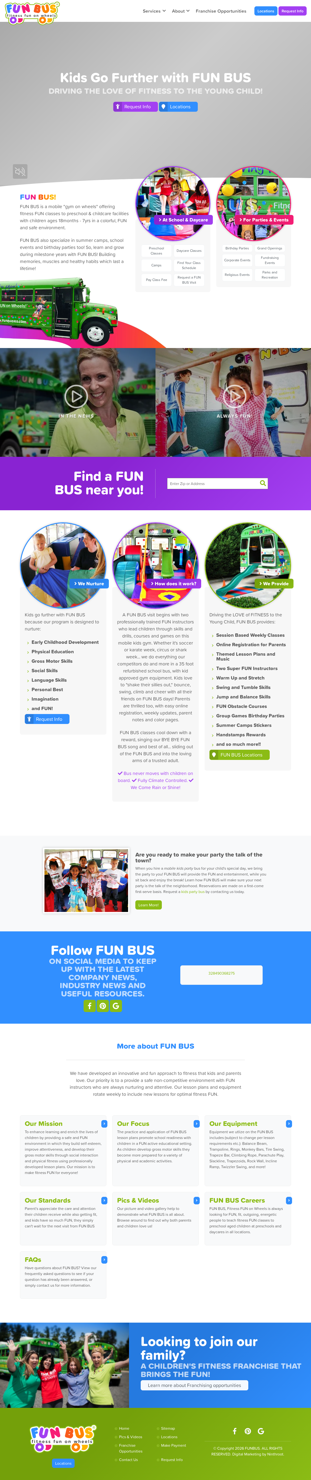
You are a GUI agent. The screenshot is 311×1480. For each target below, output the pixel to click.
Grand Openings (269, 248)
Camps (156, 265)
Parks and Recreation (270, 275)
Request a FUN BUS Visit (189, 280)
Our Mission (44, 1123)
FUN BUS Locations (241, 754)
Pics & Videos (138, 1200)
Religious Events (237, 274)
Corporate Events (237, 260)
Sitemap (168, 1428)
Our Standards (48, 1200)
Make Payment (173, 1445)
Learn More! (148, 905)
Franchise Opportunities (221, 11)
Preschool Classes (156, 251)
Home (124, 1428)
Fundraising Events (270, 260)
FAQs (33, 1259)
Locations (266, 11)
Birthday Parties (237, 248)
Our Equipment (233, 1123)
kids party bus (193, 891)
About (178, 11)
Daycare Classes (189, 250)
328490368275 (221, 973)
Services (152, 11)
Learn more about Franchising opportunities (194, 1385)
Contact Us (128, 1460)
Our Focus (133, 1123)
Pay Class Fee (156, 279)
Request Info (292, 11)
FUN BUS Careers (237, 1200)
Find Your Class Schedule (189, 265)
